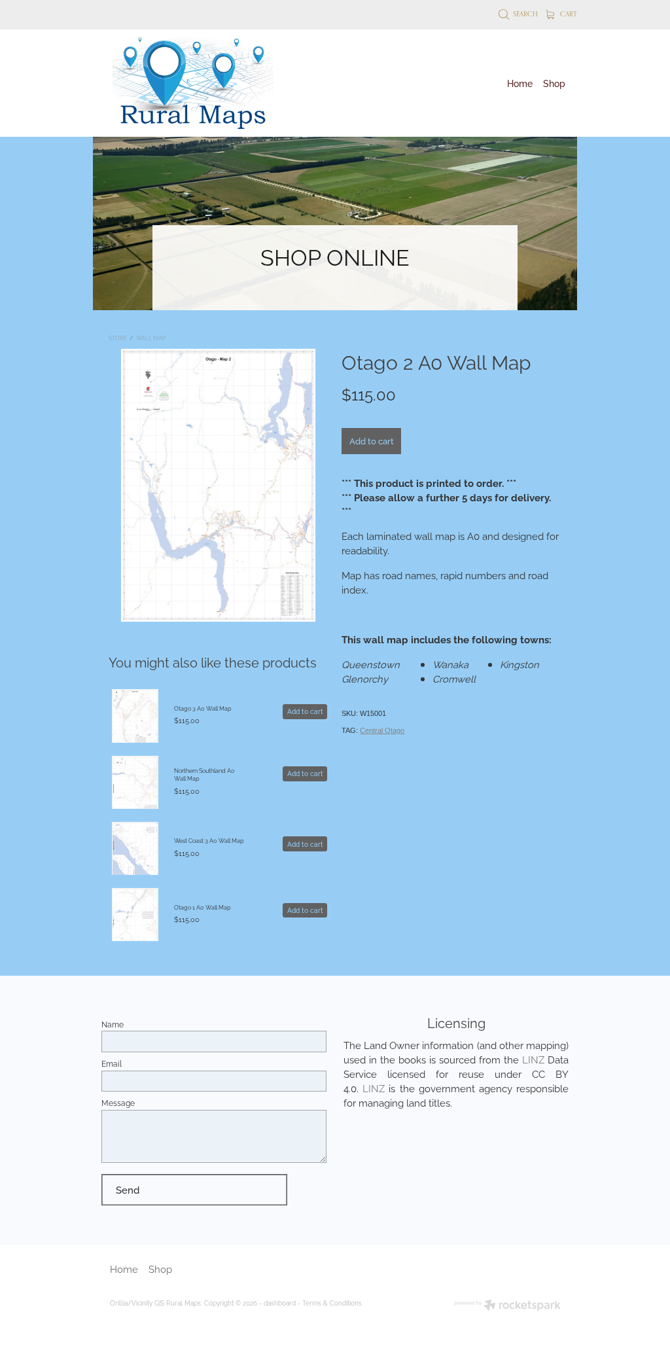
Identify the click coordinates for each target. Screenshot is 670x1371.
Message (118, 1103)
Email (111, 1063)
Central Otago (382, 730)
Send (127, 1189)
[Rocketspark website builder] (507, 1306)
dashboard (280, 1302)
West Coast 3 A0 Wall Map (209, 840)
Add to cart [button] (371, 440)
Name (112, 1024)
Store (118, 338)
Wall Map (151, 338)
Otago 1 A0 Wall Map (202, 907)
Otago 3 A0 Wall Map (203, 708)
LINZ (533, 1058)
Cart (567, 14)
